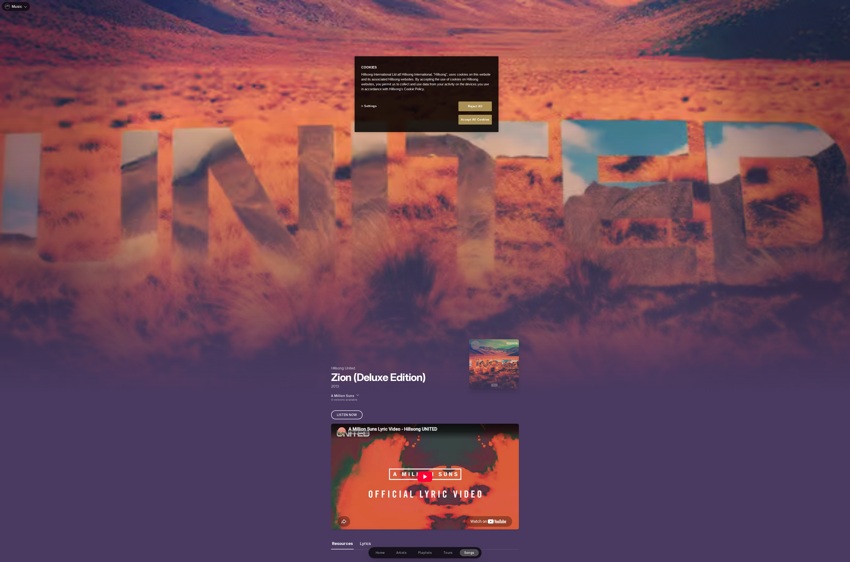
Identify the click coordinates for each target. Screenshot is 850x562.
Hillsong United (343, 368)
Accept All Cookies (475, 119)
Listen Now (347, 415)
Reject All (475, 106)
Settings (370, 105)
